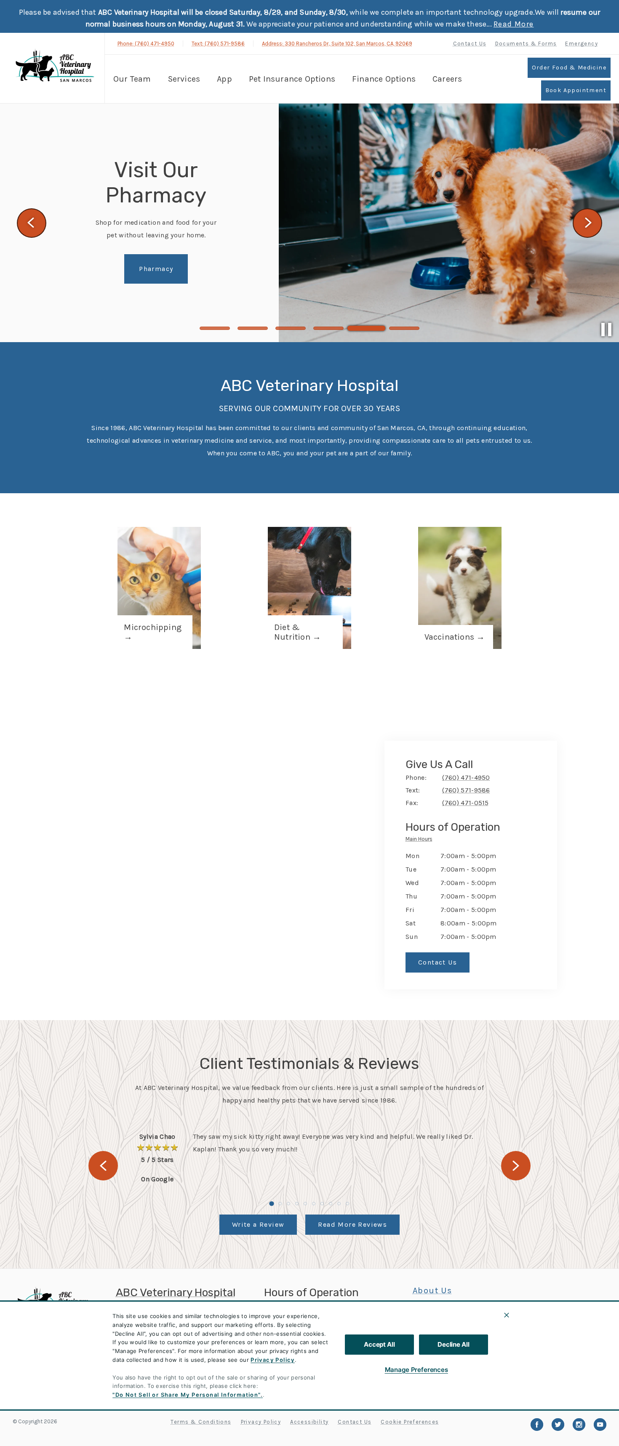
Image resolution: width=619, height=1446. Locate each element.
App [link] (224, 79)
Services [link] (184, 79)
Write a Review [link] (258, 1224)
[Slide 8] (330, 1203)
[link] (54, 67)
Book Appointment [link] (575, 90)
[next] (587, 223)
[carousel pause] (606, 329)
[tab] (421, 840)
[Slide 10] (347, 1203)
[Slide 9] (339, 1203)
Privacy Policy (273, 1359)
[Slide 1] (215, 328)
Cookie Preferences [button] (410, 1422)
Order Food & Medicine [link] (569, 67)
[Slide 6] (404, 328)
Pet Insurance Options (292, 79)
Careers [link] (447, 79)
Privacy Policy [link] (261, 1422)
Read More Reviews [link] (352, 1224)
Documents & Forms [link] (526, 43)
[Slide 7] (322, 1203)
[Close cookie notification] (506, 1315)
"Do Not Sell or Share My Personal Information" (186, 1394)
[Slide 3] (290, 328)
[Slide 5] (366, 328)
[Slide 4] (328, 328)
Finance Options (384, 79)
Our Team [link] (132, 79)
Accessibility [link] (309, 1422)
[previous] (31, 223)
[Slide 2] (252, 328)
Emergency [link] (581, 43)
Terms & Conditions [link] (201, 1422)
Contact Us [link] (470, 43)
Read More (514, 24)
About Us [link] (432, 1290)
